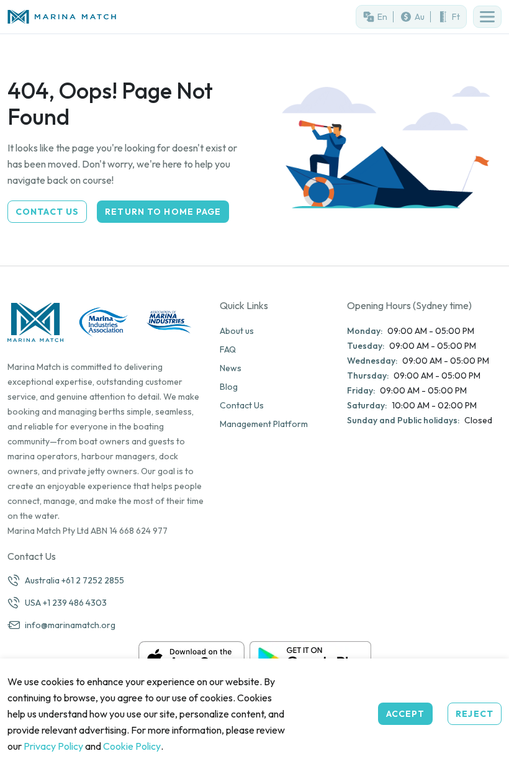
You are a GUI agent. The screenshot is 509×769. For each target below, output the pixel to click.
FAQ (228, 349)
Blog (229, 386)
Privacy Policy (53, 746)
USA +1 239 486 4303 (66, 602)
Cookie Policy (132, 746)
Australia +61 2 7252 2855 (74, 580)
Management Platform (264, 423)
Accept (405, 713)
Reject (474, 713)
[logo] (127, 17)
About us (237, 330)
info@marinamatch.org (70, 625)
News (230, 368)
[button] (487, 16)
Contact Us (47, 211)
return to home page (163, 211)
